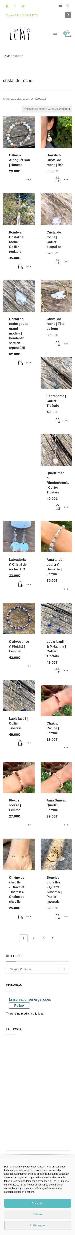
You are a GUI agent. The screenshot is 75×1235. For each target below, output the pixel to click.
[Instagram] (23, 6)
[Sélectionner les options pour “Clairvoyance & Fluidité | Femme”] (29, 666)
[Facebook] (15, 6)
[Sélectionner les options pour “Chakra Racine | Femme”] (66, 748)
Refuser (37, 1214)
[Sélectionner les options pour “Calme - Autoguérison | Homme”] (29, 180)
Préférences (38, 1225)
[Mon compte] (7, 6)
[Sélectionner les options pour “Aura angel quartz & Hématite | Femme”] (66, 589)
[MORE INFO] (66, 180)
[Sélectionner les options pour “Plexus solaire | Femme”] (29, 825)
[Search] (64, 969)
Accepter (37, 1203)
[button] (58, 180)
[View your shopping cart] (67, 34)
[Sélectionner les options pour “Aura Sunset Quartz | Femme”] (66, 825)
